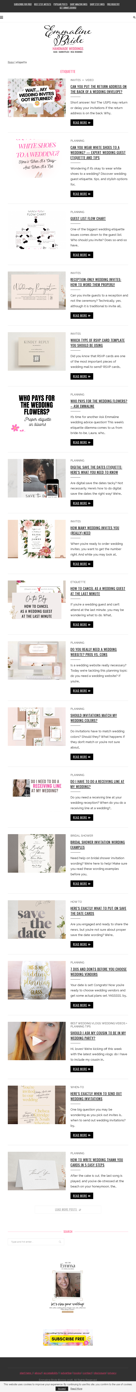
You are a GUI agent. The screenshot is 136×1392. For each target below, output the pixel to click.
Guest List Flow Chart (88, 218)
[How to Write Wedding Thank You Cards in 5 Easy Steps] (37, 1171)
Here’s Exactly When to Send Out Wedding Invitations (96, 1096)
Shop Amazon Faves (78, 4)
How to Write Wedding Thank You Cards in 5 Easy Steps (96, 1162)
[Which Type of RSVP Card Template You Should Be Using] (37, 351)
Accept (62, 1388)
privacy (112, 1372)
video (89, 80)
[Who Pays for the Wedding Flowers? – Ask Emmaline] (37, 412)
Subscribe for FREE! (23, 4)
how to (76, 901)
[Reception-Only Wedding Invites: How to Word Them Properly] (37, 290)
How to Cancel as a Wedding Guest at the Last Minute (97, 591)
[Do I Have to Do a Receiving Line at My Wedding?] (37, 792)
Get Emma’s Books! (68, 7)
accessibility (51, 1372)
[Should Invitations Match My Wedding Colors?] (37, 726)
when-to (77, 1087)
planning (77, 140)
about (38, 1372)
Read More (76, 1389)
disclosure (100, 1372)
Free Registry (113, 4)
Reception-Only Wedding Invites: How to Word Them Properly (95, 282)
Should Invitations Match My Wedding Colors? (93, 718)
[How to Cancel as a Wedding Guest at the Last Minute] (37, 600)
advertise (66, 1372)
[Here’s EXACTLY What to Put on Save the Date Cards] (37, 919)
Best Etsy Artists (42, 4)
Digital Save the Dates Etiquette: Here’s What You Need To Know (96, 469)
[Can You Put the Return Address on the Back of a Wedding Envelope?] (37, 98)
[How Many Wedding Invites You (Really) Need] (37, 539)
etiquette (78, 582)
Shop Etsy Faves (97, 4)
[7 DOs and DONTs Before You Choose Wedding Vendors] (37, 980)
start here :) (26, 1372)
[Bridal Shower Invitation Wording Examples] (37, 853)
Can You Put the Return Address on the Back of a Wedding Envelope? (98, 89)
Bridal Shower (81, 835)
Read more (80, 122)
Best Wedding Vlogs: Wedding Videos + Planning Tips (98, 1025)
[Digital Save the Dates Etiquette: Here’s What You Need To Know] (37, 478)
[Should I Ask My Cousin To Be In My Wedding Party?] (37, 1041)
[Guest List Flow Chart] (37, 229)
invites (75, 80)
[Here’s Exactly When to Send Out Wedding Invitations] (37, 1105)
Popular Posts (61, 4)
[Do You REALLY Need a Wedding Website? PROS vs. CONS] (37, 660)
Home (11, 62)
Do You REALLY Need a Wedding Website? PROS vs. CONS (93, 652)
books (77, 1372)
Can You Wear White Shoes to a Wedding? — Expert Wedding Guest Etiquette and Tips (98, 152)
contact (87, 1372)
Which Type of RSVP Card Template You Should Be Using (97, 342)
